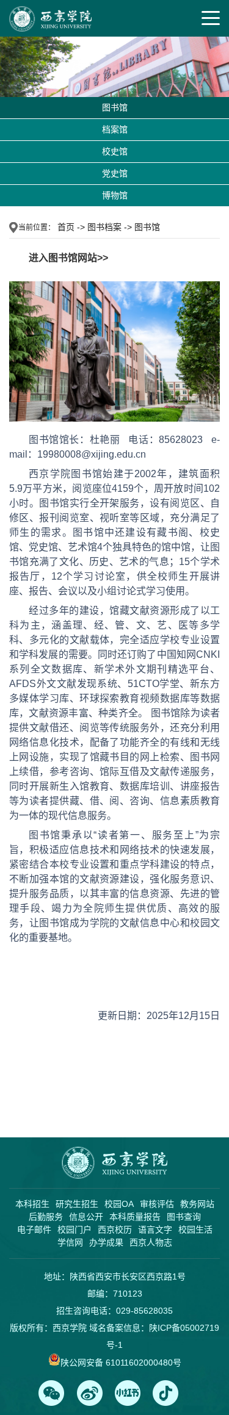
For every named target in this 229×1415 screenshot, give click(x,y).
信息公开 (86, 1217)
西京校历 (115, 1229)
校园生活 (195, 1229)
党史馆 (115, 173)
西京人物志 (150, 1242)
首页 (66, 227)
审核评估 (157, 1204)
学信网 (70, 1242)
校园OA (119, 1204)
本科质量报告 (135, 1217)
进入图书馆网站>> (68, 258)
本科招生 (32, 1204)
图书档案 (104, 227)
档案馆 (115, 129)
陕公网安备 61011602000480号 (120, 1362)
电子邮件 (34, 1229)
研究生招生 (77, 1204)
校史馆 (115, 151)
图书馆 (115, 107)
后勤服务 (46, 1217)
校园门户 (74, 1229)
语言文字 (155, 1229)
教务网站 (197, 1204)
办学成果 (106, 1242)
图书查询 (184, 1217)
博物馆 (115, 195)
